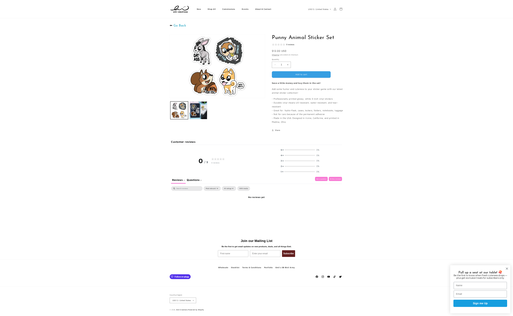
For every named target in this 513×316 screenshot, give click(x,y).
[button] (300, 150)
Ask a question (321, 179)
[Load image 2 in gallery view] (198, 110)
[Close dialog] (507, 268)
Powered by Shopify (196, 310)
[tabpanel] (256, 206)
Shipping (275, 55)
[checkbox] (243, 188)
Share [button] (277, 130)
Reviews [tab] (178, 179)
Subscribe (288, 253)
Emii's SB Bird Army (285, 267)
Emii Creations (182, 310)
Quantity (275, 59)
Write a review (335, 179)
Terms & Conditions (251, 267)
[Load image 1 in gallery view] (179, 110)
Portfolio (268, 267)
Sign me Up (480, 303)
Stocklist (235, 267)
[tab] (194, 180)
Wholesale (223, 267)
